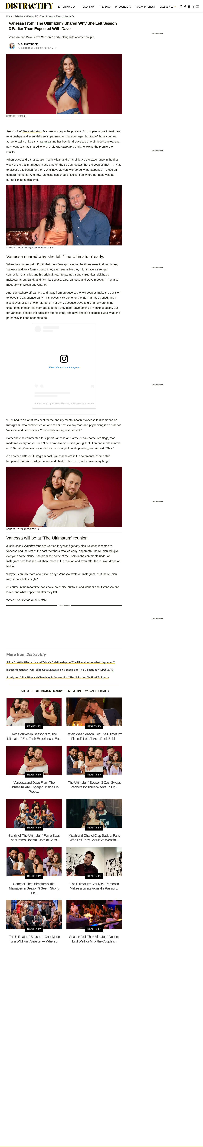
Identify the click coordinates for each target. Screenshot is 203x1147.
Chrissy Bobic (29, 44)
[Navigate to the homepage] (29, 6)
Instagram (13, 425)
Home (9, 16)
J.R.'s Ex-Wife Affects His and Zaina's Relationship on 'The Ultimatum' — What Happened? (60, 662)
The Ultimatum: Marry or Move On (57, 16)
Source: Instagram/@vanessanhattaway (30, 248)
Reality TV (32, 16)
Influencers (123, 7)
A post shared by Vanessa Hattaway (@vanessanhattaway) (64, 403)
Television (88, 7)
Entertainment (67, 7)
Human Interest (145, 7)
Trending (105, 7)
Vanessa (45, 141)
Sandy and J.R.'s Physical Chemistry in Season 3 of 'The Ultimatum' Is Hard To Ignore (57, 677)
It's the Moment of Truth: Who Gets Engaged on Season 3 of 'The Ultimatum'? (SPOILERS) (60, 670)
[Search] (180, 6)
